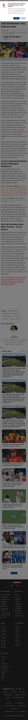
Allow (16, 18)
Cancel (23, 18)
